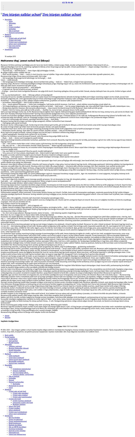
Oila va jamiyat (14, 31)
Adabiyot (8, 36)
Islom (11, 21)
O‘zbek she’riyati (15, 40)
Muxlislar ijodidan (19, 404)
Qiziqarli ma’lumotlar (16, 33)
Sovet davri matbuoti (16, 358)
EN (72, 2)
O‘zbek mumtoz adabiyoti (22, 401)
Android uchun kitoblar (17, 431)
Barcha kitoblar (14, 418)
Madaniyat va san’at (16, 386)
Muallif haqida (14, 343)
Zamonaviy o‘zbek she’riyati (23, 403)
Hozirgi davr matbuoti (17, 363)
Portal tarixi (13, 339)
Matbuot (8, 34)
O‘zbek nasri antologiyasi (18, 42)
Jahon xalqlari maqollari (17, 352)
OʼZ (63, 2)
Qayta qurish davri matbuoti (19, 360)
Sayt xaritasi (13, 341)
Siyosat (11, 380)
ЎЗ (66, 2)
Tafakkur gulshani (15, 346)
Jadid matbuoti (14, 356)
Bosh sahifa (9, 335)
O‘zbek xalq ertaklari (20, 395)
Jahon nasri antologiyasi (17, 44)
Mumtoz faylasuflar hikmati (19, 348)
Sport (11, 388)
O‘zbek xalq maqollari (20, 393)
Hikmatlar (12, 23)
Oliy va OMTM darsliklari (17, 427)
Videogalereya (14, 48)
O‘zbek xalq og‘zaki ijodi (17, 38)
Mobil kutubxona (15, 423)
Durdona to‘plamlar (16, 429)
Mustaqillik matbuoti (16, 361)
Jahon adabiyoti (14, 410)
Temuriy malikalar (19, 371)
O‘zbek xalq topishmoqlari (22, 397)
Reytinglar (16, 384)
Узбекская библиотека (17, 434)
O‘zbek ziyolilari (14, 27)
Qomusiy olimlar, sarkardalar (23, 374)
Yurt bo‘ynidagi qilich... (21, 373)
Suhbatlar (12, 29)
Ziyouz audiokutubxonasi (18, 421)
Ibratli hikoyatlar (15, 350)
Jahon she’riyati (14, 406)
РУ (69, 2)
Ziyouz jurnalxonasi (16, 419)
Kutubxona (9, 49)
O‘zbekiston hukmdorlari (22, 369)
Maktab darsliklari (15, 425)
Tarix (10, 25)
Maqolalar (8, 20)
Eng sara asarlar (15, 46)
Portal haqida (10, 337)
